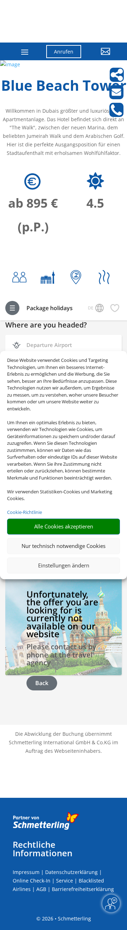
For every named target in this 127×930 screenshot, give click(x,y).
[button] (101, 57)
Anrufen (63, 51)
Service (64, 880)
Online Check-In (31, 880)
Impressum (26, 872)
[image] (10, 64)
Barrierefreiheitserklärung (83, 889)
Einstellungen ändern (63, 565)
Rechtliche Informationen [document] (42, 848)
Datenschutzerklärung (71, 872)
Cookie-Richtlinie (24, 512)
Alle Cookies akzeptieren (63, 526)
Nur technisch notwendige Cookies (63, 545)
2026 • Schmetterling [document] (66, 918)
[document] (63, 87)
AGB (41, 889)
